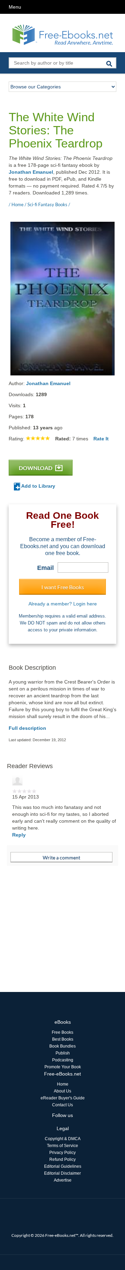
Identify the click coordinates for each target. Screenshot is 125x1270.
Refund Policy (62, 1159)
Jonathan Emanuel (31, 172)
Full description (27, 728)
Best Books (62, 1039)
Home (62, 1084)
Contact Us (62, 1104)
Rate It (101, 438)
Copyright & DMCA (63, 1138)
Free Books (62, 1032)
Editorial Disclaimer (62, 1173)
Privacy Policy (62, 1152)
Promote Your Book (62, 1066)
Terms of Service (62, 1145)
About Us (62, 1091)
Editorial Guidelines (62, 1166)
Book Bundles (62, 1046)
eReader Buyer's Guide (63, 1098)
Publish (63, 1053)
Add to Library (37, 486)
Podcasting (62, 1060)
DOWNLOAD (36, 468)
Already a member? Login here (62, 604)
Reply (19, 835)
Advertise (63, 1180)
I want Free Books (62, 587)
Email (45, 567)
